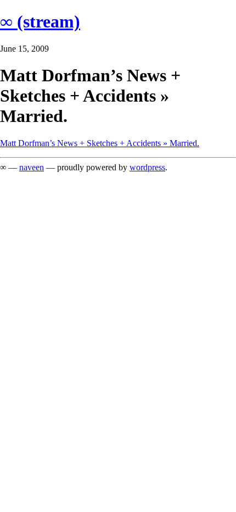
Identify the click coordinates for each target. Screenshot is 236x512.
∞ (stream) (40, 21)
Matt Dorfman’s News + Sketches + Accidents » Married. (99, 143)
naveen (31, 167)
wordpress (147, 167)
